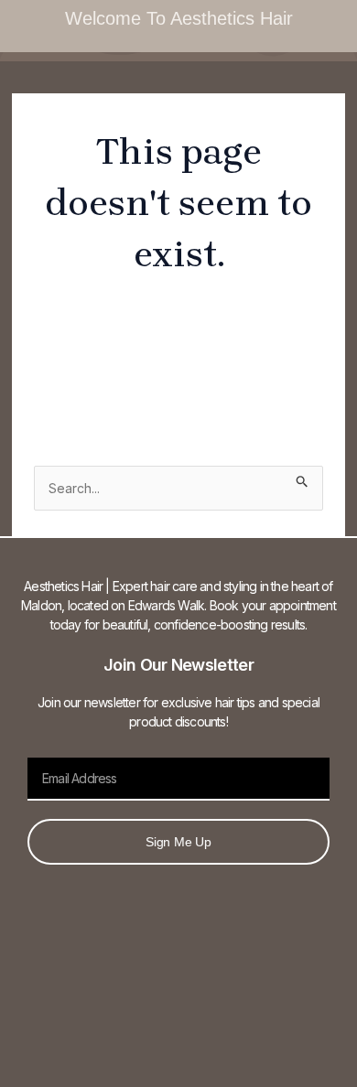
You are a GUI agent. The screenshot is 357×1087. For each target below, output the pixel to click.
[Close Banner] (339, 18)
